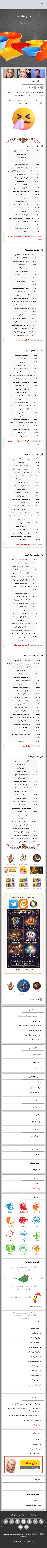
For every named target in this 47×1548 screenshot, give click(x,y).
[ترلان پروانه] (24, 73)
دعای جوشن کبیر (36, 1135)
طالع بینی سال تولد (35, 1306)
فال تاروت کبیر (36, 1333)
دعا (40, 1140)
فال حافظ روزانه (36, 1444)
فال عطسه (24, 16)
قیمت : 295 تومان (23, 1315)
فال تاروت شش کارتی (34, 1361)
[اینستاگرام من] (23, 1521)
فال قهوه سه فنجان (35, 1087)
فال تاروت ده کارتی (35, 1370)
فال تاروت (38, 1389)
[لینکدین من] (20, 1527)
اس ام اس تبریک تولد (34, 1020)
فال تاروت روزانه (36, 1328)
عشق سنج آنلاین (36, 1169)
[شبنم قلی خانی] (10, 73)
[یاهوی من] (41, 1521)
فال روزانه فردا (36, 1500)
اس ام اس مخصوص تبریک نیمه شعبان (29, 1016)
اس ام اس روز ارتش (35, 1030)
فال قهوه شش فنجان (35, 1092)
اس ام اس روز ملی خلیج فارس (32, 1039)
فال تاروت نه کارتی (35, 1365)
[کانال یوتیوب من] (26, 1527)
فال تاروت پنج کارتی (35, 1356)
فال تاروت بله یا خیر (35, 1384)
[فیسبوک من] (29, 1521)
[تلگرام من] (35, 1521)
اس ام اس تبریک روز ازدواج (33, 1034)
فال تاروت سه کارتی (35, 1347)
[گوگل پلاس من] (5, 1521)
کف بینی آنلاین (37, 1106)
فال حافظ (38, 1439)
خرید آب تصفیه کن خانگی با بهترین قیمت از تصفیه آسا (25, 1403)
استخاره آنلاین (37, 1054)
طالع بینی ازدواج (36, 1121)
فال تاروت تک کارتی (35, 1342)
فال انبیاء (38, 1068)
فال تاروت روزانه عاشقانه (33, 1379)
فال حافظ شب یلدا (35, 1448)
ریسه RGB (38, 1183)
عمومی (32, 999)
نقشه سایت (16, 1541)
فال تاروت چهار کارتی (34, 1351)
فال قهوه (38, 1082)
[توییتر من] (11, 1521)
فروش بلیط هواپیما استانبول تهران (31, 1420)
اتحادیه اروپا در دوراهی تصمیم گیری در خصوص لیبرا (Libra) (23, 1415)
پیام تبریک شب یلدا (35, 1453)
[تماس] (17, 1521)
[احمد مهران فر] (38, 73)
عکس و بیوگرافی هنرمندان (33, 1505)
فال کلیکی (38, 1154)
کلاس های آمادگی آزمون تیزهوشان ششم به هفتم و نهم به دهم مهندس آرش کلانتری (25, 1409)
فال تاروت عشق (36, 1375)
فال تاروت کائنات (36, 1337)
